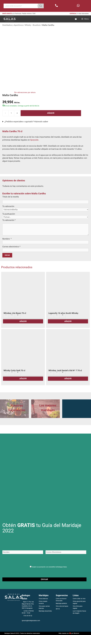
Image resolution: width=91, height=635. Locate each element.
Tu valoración (8, 206)
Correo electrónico (11, 246)
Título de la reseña (10, 197)
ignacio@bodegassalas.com (31, 620)
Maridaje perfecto (61, 603)
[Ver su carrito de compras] (76, 18)
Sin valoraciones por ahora (24, 92)
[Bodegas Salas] (8, 18)
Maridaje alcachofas (45, 611)
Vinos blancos (43, 598)
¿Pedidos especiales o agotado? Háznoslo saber (26, 121)
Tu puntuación (8, 214)
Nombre (6, 239)
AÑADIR (50, 113)
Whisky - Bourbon (32, 25)
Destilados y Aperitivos (12, 25)
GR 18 (58, 609)
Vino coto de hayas (62, 606)
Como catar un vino (79, 598)
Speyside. (34, 140)
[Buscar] (41, 6)
